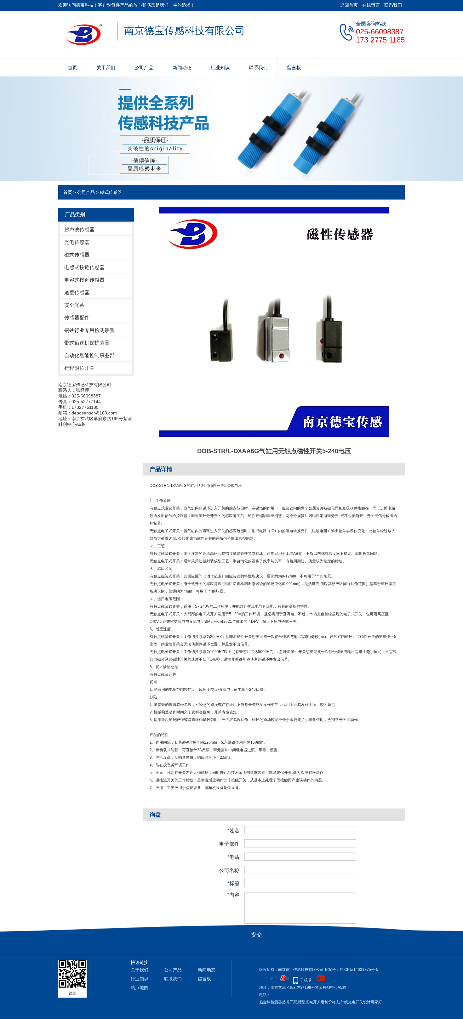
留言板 (294, 67)
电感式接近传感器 (84, 267)
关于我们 (105, 67)
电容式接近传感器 (84, 280)
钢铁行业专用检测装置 (89, 330)
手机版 (306, 980)
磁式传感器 (111, 192)
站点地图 (139, 987)
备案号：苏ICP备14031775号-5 (351, 969)
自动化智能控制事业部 (89, 355)
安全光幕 (74, 305)
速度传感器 (76, 292)
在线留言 (371, 5)
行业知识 (220, 67)
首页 (72, 67)
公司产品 (143, 67)
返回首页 (349, 5)
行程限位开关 (79, 368)
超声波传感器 (79, 229)
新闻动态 (182, 67)
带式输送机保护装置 (87, 343)
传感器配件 (76, 317)
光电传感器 (76, 242)
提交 (256, 935)
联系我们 (393, 5)
